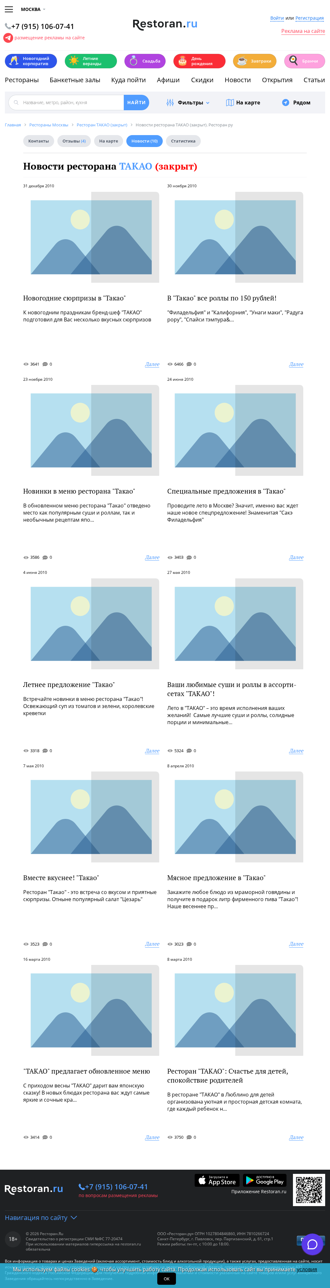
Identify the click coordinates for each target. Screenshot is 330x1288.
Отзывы (74, 141)
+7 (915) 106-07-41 (116, 1186)
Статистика (183, 141)
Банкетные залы (75, 79)
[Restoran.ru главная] (165, 25)
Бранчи (303, 60)
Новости (238, 79)
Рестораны (22, 79)
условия (307, 1269)
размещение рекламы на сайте (50, 37)
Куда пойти (128, 79)
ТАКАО (158, 166)
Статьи (314, 79)
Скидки (202, 79)
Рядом (302, 102)
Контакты (38, 141)
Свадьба (144, 60)
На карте (248, 102)
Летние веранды (85, 60)
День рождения (194, 60)
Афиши (168, 79)
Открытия (277, 79)
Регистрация (310, 18)
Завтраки (254, 60)
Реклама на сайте (303, 31)
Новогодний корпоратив (28, 60)
